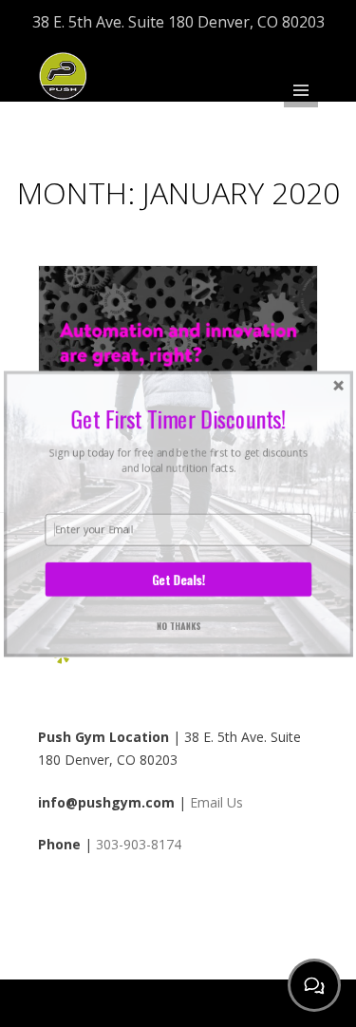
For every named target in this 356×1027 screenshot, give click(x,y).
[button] (178, 418)
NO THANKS (178, 624)
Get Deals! (177, 578)
